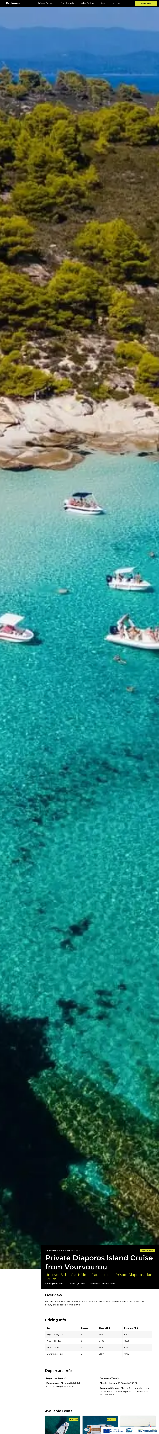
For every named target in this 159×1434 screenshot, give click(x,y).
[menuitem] (45, 3)
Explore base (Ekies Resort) (60, 1386)
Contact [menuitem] (117, 3)
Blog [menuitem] (103, 3)
